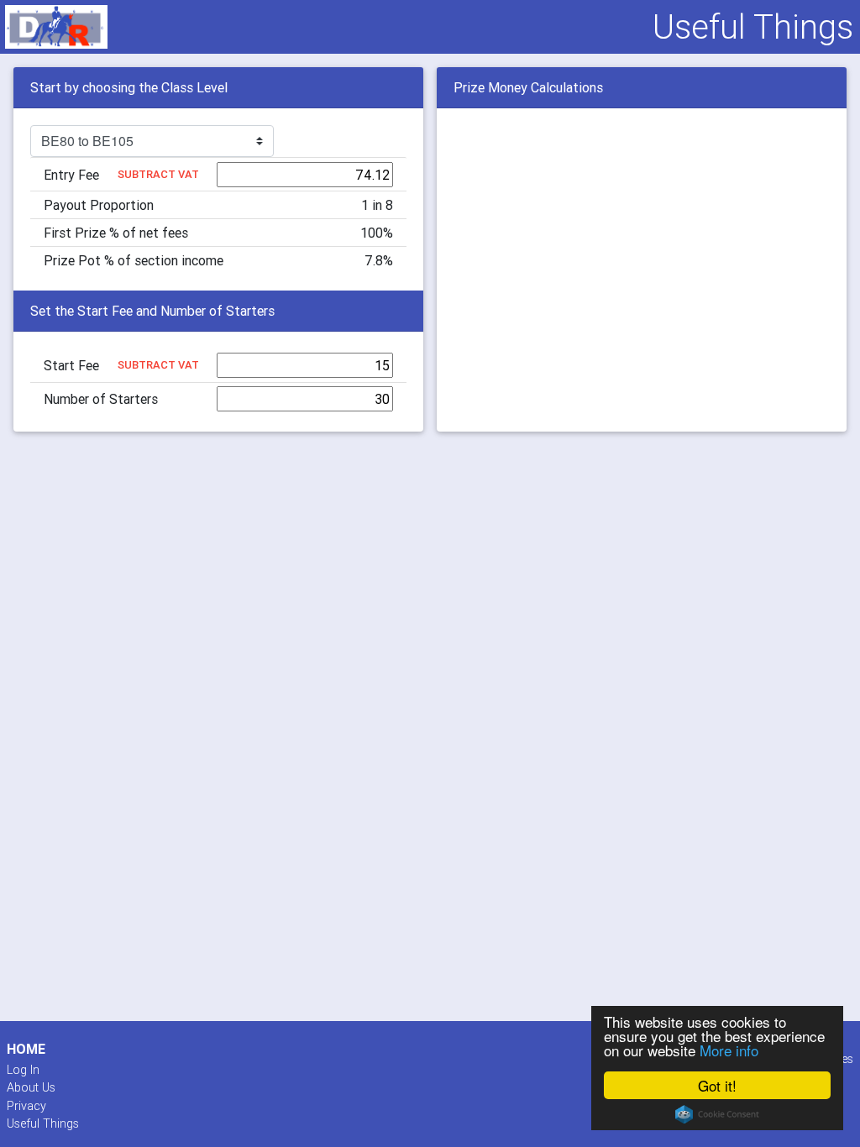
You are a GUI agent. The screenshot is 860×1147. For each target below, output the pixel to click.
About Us (31, 1087)
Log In (23, 1069)
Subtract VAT (158, 174)
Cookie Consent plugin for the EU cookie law (717, 1114)
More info (729, 1050)
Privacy (26, 1105)
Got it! (717, 1085)
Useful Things (43, 1123)
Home (26, 1049)
